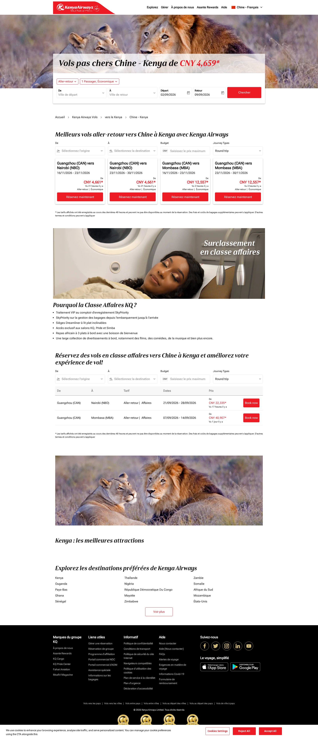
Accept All (270, 731)
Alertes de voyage (169, 659)
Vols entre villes (151, 703)
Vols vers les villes (113, 703)
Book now (251, 403)
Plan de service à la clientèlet (139, 677)
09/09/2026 (202, 94)
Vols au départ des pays (201, 703)
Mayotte (129, 595)
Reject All (244, 731)
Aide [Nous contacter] (171, 648)
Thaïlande (130, 578)
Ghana (59, 595)
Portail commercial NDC (101, 659)
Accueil (60, 117)
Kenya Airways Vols (85, 117)
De (59, 90)
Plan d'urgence (132, 683)
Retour (198, 90)
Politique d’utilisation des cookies (137, 670)
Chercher (244, 92)
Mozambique (202, 595)
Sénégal (60, 601)
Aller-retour (65, 81)
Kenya (59, 578)
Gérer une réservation (100, 643)
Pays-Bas (61, 589)
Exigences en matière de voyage (172, 666)
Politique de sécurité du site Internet (139, 656)
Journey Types (221, 142)
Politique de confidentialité (138, 643)
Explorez (152, 7)
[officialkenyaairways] (226, 646)
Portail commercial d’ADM (102, 664)
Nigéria (129, 583)
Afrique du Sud (203, 589)
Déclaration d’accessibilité (138, 688)
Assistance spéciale (99, 670)
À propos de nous (182, 7)
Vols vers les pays (92, 703)
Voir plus (159, 611)
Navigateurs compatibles (138, 663)
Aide (224, 7)
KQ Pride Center (62, 664)
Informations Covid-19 (171, 673)
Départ (164, 90)
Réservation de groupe (101, 648)
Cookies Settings (218, 731)
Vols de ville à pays (225, 703)
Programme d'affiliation (101, 654)
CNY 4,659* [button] (199, 63)
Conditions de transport (137, 648)
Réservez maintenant (80, 197)
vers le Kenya (113, 117)
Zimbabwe (131, 601)
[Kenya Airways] (204, 646)
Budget (164, 142)
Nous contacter (167, 643)
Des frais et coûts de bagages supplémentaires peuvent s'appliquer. (222, 212)
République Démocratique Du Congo (148, 589)
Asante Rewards (207, 7)
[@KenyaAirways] (215, 646)
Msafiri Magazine (63, 674)
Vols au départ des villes (174, 703)
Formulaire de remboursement (168, 681)
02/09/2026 (168, 94)
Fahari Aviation (61, 669)
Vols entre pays (132, 703)
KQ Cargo (58, 658)
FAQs (162, 654)
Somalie (199, 583)
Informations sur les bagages (99, 677)
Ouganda (61, 583)
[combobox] (79, 95)
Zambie (199, 578)
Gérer (164, 7)
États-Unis (200, 601)
